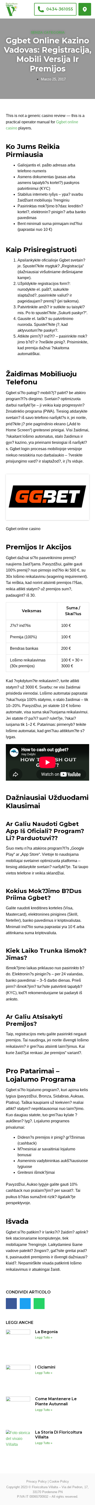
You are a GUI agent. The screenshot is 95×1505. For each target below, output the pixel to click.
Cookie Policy (59, 1481)
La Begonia (46, 1332)
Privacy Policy (36, 1481)
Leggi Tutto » (43, 1337)
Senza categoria (48, 32)
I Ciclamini (45, 1367)
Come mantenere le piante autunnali (56, 1401)
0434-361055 (59, 9)
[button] (11, 1303)
